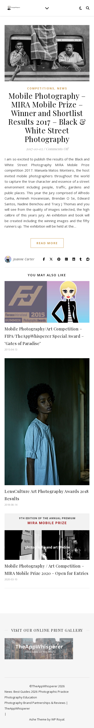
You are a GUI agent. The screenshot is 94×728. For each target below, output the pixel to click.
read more (47, 243)
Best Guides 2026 (25, 692)
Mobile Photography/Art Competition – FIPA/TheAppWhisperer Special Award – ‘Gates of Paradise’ (44, 336)
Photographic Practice (54, 692)
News (62, 88)
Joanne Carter (24, 259)
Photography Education (21, 697)
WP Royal (57, 719)
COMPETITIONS (40, 88)
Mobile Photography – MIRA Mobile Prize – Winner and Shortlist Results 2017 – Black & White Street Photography (47, 117)
